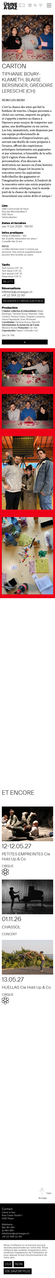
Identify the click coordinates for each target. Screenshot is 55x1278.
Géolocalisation (9, 217)
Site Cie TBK (8, 335)
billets (8, 281)
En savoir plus (17, 1271)
